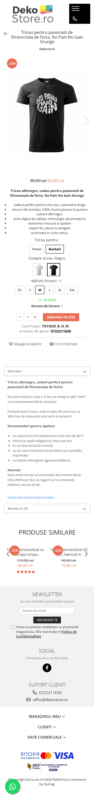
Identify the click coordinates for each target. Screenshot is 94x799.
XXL (72, 290)
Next (86, 120)
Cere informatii (65, 343)
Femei (36, 249)
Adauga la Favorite (27, 343)
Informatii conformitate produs (31, 497)
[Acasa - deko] (33, 14)
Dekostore (47, 49)
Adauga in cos (61, 317)
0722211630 (50, 692)
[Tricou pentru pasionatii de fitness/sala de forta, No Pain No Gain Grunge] (47, 115)
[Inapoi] (4, 33)
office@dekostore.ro (50, 699)
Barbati (55, 249)
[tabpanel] (47, 115)
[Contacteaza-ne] (74, 19)
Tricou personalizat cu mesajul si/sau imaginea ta (25, 552)
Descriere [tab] (15, 371)
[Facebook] (47, 667)
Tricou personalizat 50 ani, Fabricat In (68, 552)
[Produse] (76, 10)
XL (60, 290)
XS (20, 290)
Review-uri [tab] (18, 508)
